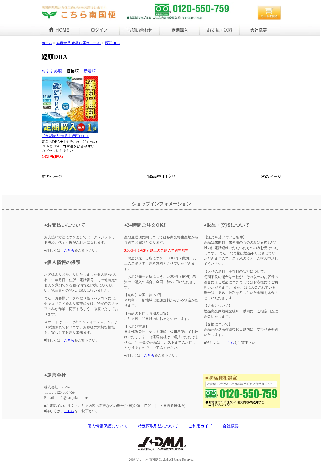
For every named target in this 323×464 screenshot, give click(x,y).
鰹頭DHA (112, 43)
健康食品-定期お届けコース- (78, 43)
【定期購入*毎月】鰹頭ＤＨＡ (65, 136)
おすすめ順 (52, 71)
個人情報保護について (107, 426)
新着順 (90, 71)
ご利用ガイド (200, 426)
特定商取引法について (158, 426)
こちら (69, 250)
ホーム (47, 43)
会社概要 (231, 426)
